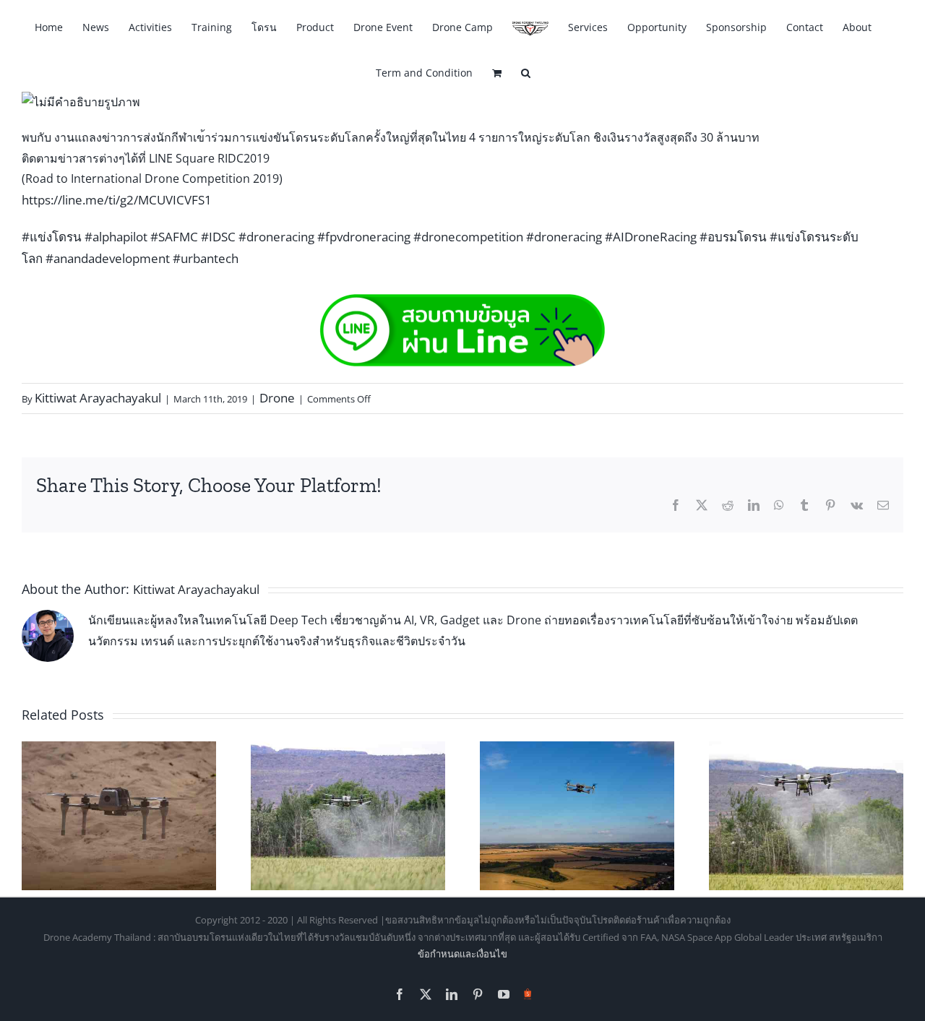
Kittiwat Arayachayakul (98, 397)
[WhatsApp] (779, 505)
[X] (701, 505)
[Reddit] (727, 505)
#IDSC (218, 236)
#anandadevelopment (108, 258)
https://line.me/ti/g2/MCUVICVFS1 (117, 199)
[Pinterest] (830, 505)
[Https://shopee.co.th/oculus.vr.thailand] (528, 991)
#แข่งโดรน (52, 236)
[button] (525, 72)
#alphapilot (116, 236)
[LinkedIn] (754, 505)
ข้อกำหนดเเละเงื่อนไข (462, 953)
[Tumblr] (804, 505)
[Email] (883, 505)
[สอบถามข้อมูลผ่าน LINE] (462, 302)
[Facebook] (675, 505)
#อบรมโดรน (733, 236)
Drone (277, 397)
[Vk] (857, 505)
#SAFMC (174, 236)
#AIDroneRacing (651, 236)
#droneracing (276, 236)
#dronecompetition (468, 236)
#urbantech (205, 258)
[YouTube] (503, 994)
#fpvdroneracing (363, 236)
